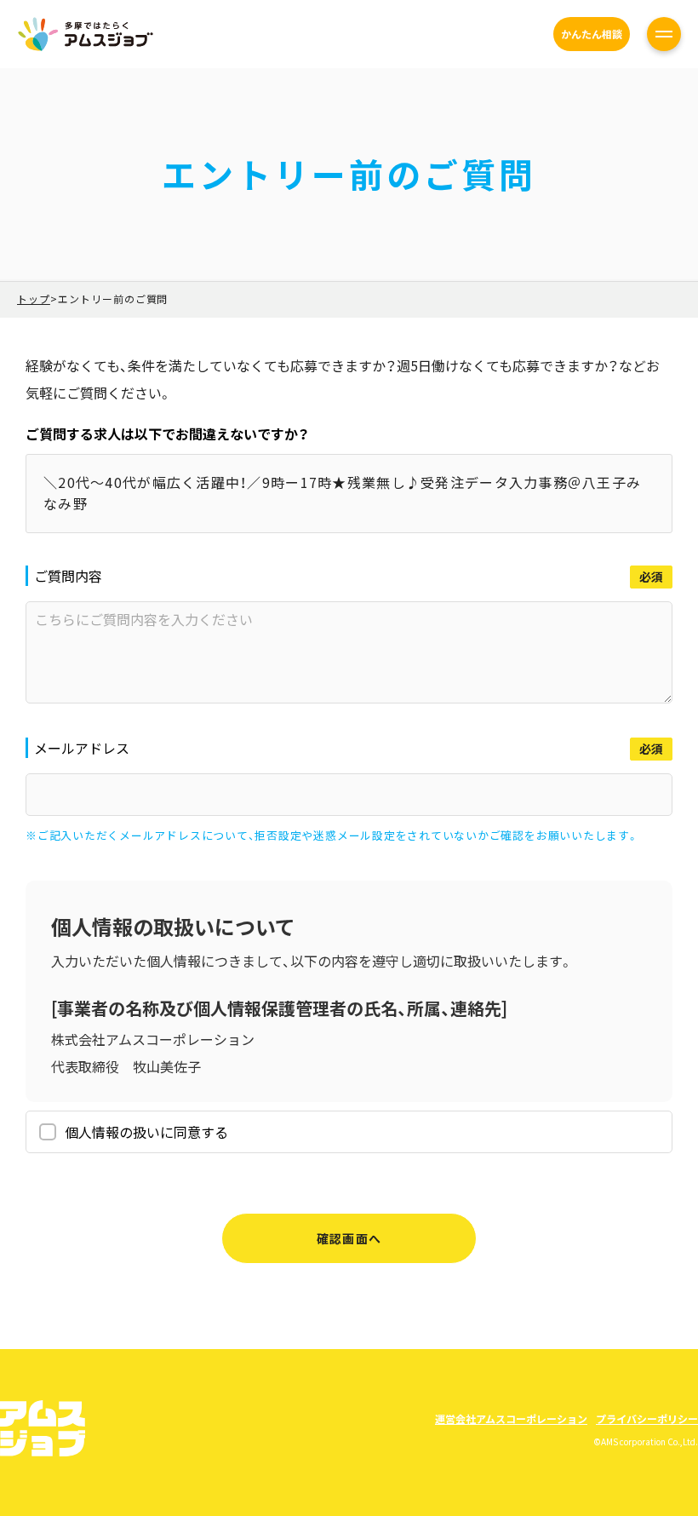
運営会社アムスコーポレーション (511, 1418)
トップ (33, 298)
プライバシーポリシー (647, 1418)
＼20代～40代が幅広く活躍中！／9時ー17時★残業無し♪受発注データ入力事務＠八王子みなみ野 (342, 493)
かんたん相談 (591, 33)
